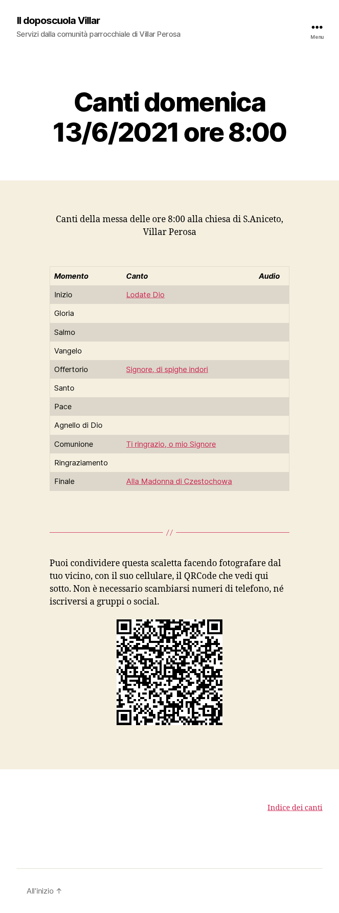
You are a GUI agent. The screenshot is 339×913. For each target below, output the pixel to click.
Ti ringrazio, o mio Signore (171, 444)
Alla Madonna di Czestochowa (179, 481)
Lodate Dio (145, 294)
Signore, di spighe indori (167, 369)
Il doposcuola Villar (58, 21)
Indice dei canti (294, 808)
